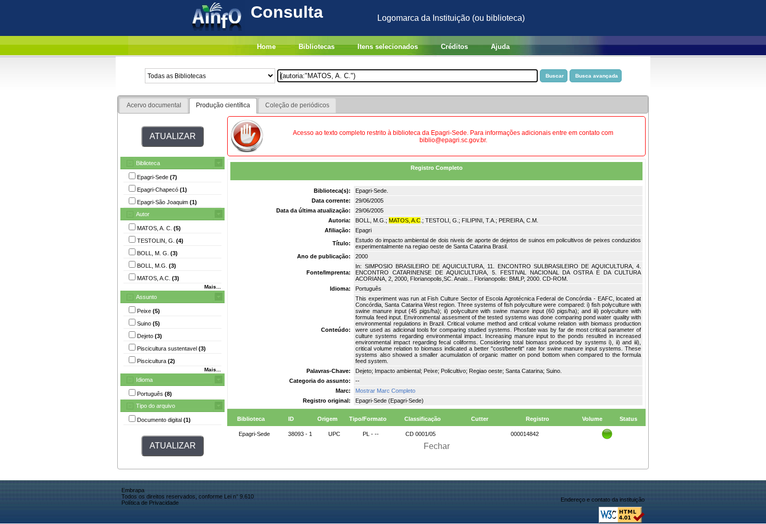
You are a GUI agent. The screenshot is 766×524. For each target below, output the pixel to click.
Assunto (146, 297)
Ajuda (500, 47)
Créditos (454, 47)
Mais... (212, 287)
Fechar (437, 446)
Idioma (144, 380)
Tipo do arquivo (155, 406)
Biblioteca (148, 163)
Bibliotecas (317, 47)
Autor (143, 214)
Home (266, 47)
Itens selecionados (387, 47)
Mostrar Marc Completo (385, 391)
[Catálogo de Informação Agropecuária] (217, 33)
